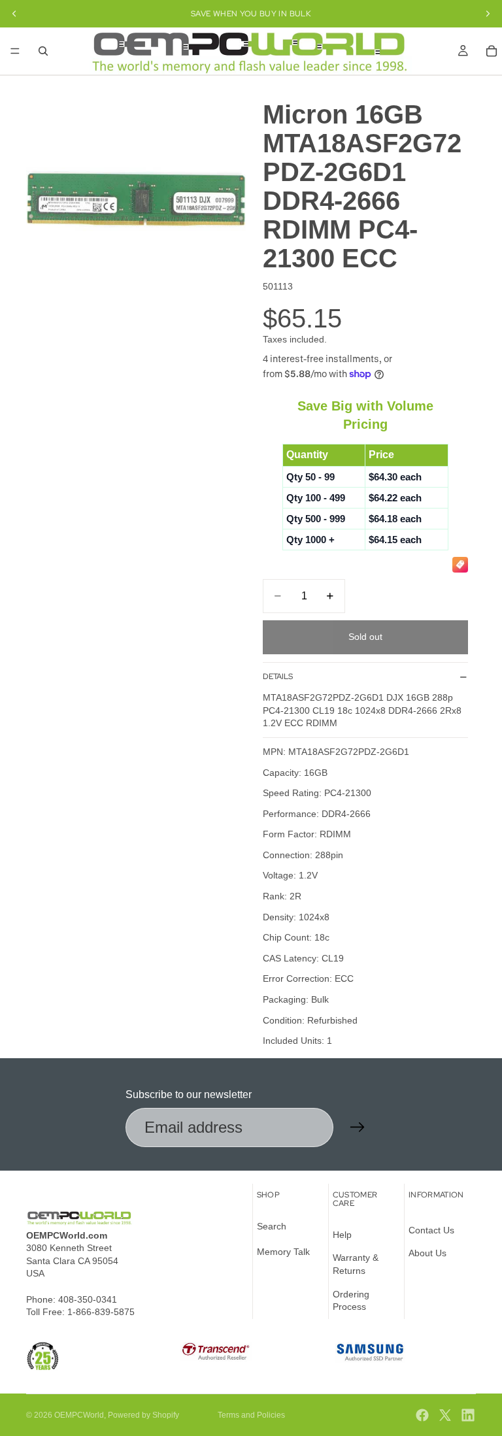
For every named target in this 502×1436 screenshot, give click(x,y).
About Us (427, 1253)
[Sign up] (357, 1127)
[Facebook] (422, 1415)
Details (278, 676)
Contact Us (431, 1230)
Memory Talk (283, 1251)
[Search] (43, 51)
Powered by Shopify (143, 1415)
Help (342, 1234)
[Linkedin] (468, 1415)
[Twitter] (445, 1415)
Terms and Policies (251, 1415)
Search (271, 1226)
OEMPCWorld (79, 1415)
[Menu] (15, 51)
